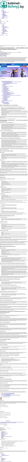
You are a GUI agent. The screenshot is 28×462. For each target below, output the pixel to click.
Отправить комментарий (2, 429)
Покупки (2, 32)
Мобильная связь (5, 15)
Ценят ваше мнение (5, 100)
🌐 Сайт (1, 55)
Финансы (2, 24)
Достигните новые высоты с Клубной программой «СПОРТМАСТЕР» (10, 83)
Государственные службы (6, 12)
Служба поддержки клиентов (5, 98)
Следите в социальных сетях (6, 103)
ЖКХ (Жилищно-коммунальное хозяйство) (6, 436)
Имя (0, 428)
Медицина (4, 13)
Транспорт (2, 18)
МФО (2, 437)
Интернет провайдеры (5, 31)
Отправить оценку (2, 411)
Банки (3, 10)
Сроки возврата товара (6, 88)
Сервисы (4, 16)
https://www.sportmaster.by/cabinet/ (10, 107)
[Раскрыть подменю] (4, 24)
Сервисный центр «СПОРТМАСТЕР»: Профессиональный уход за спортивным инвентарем (11, 95)
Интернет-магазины (5, 33)
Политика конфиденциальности (5, 455)
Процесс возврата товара (6, 91)
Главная (1, 45)
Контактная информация (6, 99)
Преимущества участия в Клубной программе (8, 82)
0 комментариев (19, 52)
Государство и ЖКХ (3, 11)
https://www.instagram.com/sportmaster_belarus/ (9, 393)
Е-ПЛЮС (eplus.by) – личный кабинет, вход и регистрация (7, 443)
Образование (4, 29)
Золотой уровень (5, 87)
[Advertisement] (14, 40)
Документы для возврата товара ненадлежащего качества (9, 93)
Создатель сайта (3, 454)
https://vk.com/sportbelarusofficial (6, 394)
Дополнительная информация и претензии (8, 94)
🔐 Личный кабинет (4, 55)
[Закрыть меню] (5, 23)
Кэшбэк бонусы (5, 84)
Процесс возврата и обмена (6, 89)
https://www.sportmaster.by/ (4, 53)
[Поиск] (7, 35)
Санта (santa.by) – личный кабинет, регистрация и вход (6, 444)
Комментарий (2, 427)
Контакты (3, 101)
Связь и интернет (3, 14)
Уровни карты (3, 85)
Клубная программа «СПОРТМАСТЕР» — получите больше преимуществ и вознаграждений (11, 81)
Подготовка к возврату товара (6, 92)
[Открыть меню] (0, 22)
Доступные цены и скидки (6, 97)
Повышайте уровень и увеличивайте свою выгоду (8, 86)
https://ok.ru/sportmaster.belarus (6, 395)
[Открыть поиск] (0, 19)
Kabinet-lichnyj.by (4, 461)
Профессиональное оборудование (7, 96)
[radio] (14, 408)
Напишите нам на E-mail (6, 102)
